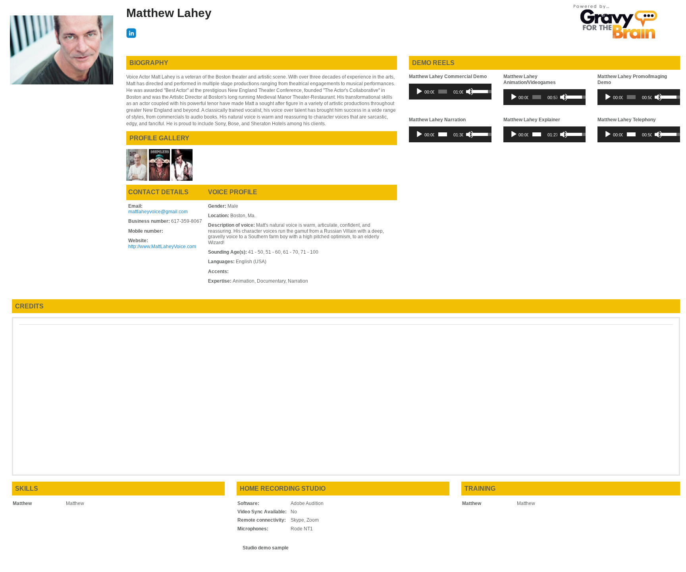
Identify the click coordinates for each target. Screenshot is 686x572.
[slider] (442, 92)
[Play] (419, 92)
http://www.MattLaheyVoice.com (162, 246)
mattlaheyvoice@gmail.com (158, 211)
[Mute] (470, 92)
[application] (450, 91)
